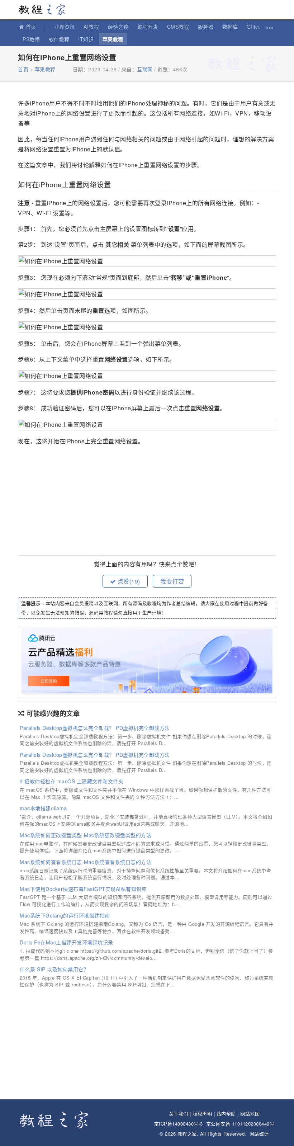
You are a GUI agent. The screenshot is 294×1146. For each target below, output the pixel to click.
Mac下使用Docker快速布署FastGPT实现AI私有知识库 (83, 888)
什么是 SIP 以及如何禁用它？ (54, 969)
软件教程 (59, 39)
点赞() (128, 581)
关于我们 (178, 1113)
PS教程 (31, 39)
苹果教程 (113, 39)
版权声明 (202, 1113)
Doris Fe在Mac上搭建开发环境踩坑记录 (66, 942)
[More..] (269, 26)
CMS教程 (178, 26)
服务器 (206, 26)
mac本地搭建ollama (43, 808)
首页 (31, 26)
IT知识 (86, 39)
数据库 (230, 26)
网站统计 (259, 1133)
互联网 (145, 69)
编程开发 (147, 26)
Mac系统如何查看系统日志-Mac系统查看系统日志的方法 (85, 862)
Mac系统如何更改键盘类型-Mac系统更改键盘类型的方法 (85, 835)
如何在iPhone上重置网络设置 (67, 57)
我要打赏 (172, 581)
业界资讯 (64, 26)
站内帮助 (226, 1113)
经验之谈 (118, 26)
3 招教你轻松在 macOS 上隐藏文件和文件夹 (71, 781)
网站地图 (250, 1113)
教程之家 (45, 9)
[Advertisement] (147, 501)
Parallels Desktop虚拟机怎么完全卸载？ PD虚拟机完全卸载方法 (95, 727)
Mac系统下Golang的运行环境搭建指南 (65, 915)
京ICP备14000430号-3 (178, 1123)
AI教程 (91, 26)
